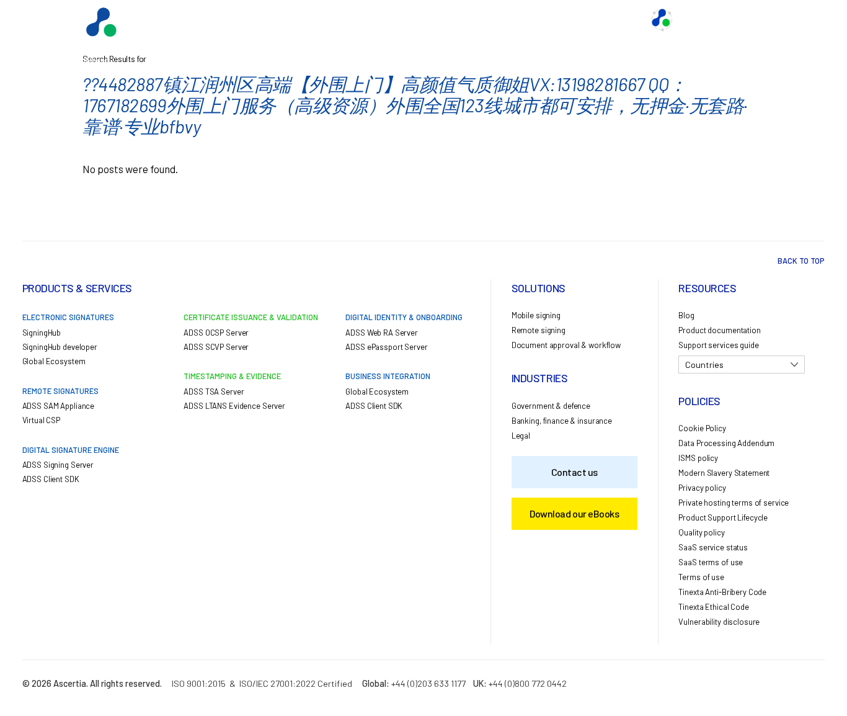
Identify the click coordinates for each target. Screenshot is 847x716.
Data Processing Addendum (726, 443)
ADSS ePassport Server (386, 347)
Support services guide (718, 345)
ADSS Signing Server (58, 465)
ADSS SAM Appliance (58, 406)
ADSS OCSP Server (216, 333)
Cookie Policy (701, 428)
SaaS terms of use (710, 562)
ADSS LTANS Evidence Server (234, 406)
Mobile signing (536, 315)
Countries (704, 364)
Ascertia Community (722, 20)
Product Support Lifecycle (723, 517)
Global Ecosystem (414, 20)
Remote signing (538, 330)
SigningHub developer (59, 347)
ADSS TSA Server (214, 391)
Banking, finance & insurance (562, 421)
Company (614, 20)
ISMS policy (698, 458)
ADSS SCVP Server (216, 347)
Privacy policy (701, 488)
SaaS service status (713, 547)
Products (338, 20)
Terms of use (701, 577)
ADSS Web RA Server (381, 333)
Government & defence (551, 406)
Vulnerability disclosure (719, 622)
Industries (490, 20)
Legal (521, 436)
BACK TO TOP (801, 261)
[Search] (794, 20)
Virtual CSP (41, 420)
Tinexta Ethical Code (713, 607)
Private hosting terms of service (733, 503)
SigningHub (41, 333)
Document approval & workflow (566, 345)
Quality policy (701, 532)
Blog (686, 315)
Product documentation (719, 330)
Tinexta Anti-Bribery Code (722, 592)
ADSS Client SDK (50, 479)
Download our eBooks (574, 513)
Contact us (554, 20)
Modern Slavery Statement (723, 473)
